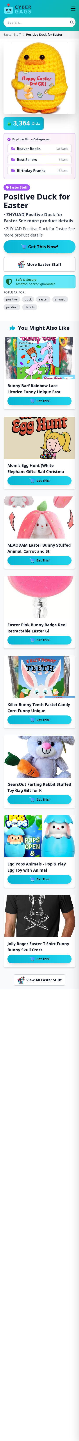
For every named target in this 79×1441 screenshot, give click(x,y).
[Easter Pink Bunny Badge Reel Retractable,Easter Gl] (39, 597)
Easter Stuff (12, 34)
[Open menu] (73, 9)
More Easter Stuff (44, 264)
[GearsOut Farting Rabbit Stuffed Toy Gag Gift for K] (39, 757)
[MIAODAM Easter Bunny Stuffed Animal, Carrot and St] (39, 517)
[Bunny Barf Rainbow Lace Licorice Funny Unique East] (39, 358)
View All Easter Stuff (43, 980)
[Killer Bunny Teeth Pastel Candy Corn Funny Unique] (39, 677)
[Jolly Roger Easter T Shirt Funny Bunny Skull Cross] (39, 916)
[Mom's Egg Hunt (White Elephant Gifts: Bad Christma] (39, 438)
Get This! (43, 401)
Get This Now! (43, 247)
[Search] (72, 22)
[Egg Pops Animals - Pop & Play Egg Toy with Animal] (39, 836)
